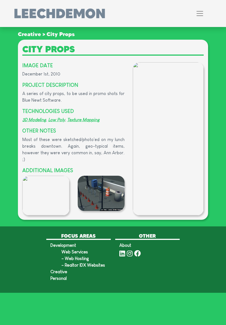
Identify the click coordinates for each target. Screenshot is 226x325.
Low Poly (56, 119)
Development (63, 245)
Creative (29, 34)
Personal (58, 278)
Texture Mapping (83, 119)
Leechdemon (60, 13)
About (125, 245)
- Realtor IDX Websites (83, 265)
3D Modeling (34, 119)
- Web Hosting (75, 258)
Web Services (74, 252)
